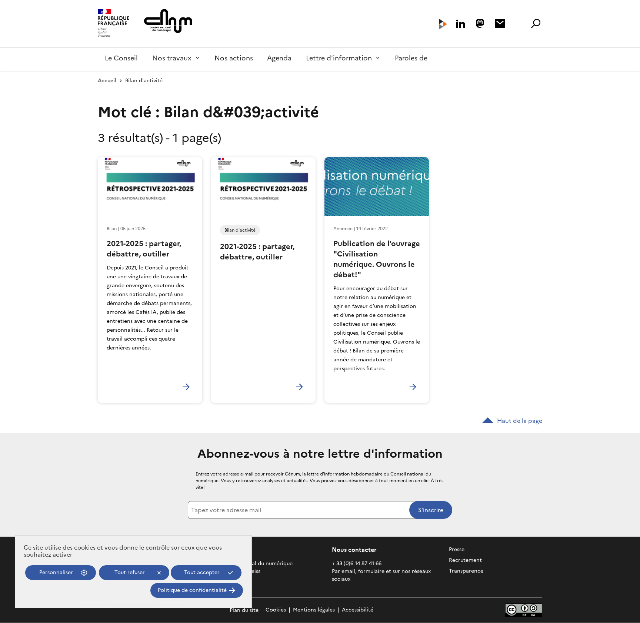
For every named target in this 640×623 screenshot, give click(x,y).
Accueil (107, 80)
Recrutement (465, 560)
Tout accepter (202, 572)
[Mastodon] (480, 23)
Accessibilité (357, 610)
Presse (456, 549)
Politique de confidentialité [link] (192, 590)
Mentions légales (314, 610)
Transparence (466, 571)
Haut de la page (519, 420)
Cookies (276, 610)
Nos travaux (171, 58)
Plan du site (244, 610)
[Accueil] (113, 24)
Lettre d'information (339, 58)
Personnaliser (56, 572)
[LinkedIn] (460, 24)
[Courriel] (500, 23)
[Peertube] (443, 24)
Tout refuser (129, 572)
